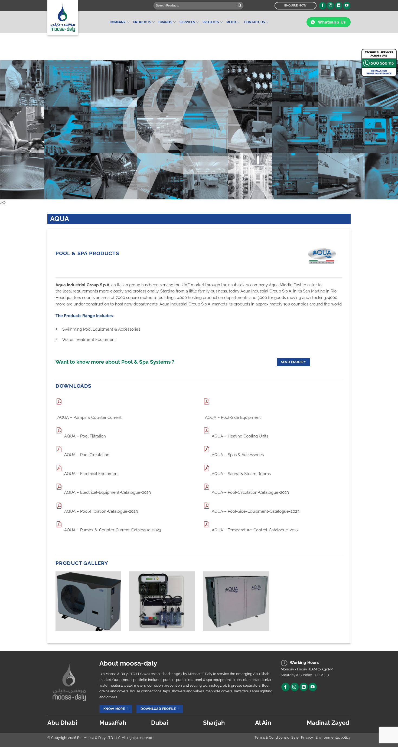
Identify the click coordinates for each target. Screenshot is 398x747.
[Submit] (239, 5)
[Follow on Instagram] (330, 5)
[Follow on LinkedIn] (338, 5)
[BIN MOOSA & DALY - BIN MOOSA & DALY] (74, 17)
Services (187, 22)
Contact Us (254, 22)
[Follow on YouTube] (346, 5)
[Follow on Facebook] (322, 5)
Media (231, 22)
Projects (211, 22)
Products (142, 22)
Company (118, 22)
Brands (165, 22)
